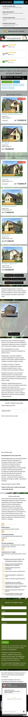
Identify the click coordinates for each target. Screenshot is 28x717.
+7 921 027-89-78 (6, 2)
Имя (2, 605)
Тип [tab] (5, 77)
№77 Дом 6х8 (5, 143)
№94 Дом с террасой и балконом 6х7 (12, 114)
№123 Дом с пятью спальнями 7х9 (11, 177)
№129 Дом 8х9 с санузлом (9, 206)
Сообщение (4, 622)
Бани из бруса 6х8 (9, 282)
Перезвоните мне (19, 2)
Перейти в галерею (13, 334)
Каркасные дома (6, 279)
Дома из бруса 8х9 (9, 275)
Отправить (5, 642)
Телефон (3, 611)
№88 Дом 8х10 (6, 235)
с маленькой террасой (7, 81)
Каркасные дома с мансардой (18, 279)
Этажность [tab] (18, 77)
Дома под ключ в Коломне (16, 31)
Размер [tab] (10, 77)
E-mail (2, 617)
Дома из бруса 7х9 (19, 275)
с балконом (16, 81)
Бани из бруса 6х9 (19, 282)
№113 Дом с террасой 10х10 (9, 263)
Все (23, 79)
